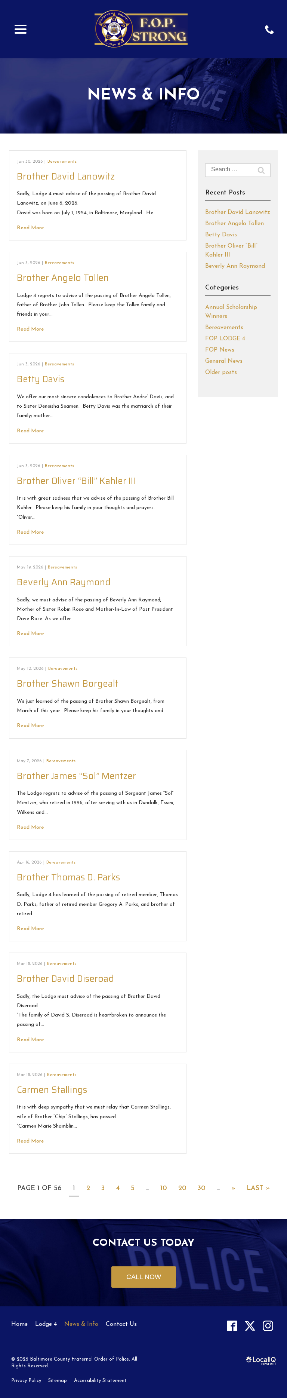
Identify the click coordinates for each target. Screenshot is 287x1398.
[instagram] (268, 1326)
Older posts (221, 372)
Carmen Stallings (52, 1090)
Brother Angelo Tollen (63, 278)
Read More (30, 228)
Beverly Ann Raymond (64, 582)
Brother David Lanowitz (66, 176)
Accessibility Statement (100, 1380)
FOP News (219, 350)
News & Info (143, 96)
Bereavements (62, 161)
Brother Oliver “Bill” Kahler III (76, 481)
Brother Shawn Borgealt (67, 684)
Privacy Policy (26, 1380)
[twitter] (250, 1326)
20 (182, 1188)
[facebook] (232, 1326)
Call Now (143, 1277)
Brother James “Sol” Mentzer (76, 776)
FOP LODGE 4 (225, 339)
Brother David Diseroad (65, 979)
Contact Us (121, 1324)
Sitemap (57, 1380)
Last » (258, 1188)
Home (19, 1324)
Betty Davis (40, 379)
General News (224, 361)
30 (202, 1188)
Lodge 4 (46, 1324)
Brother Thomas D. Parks (68, 877)
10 (163, 1188)
